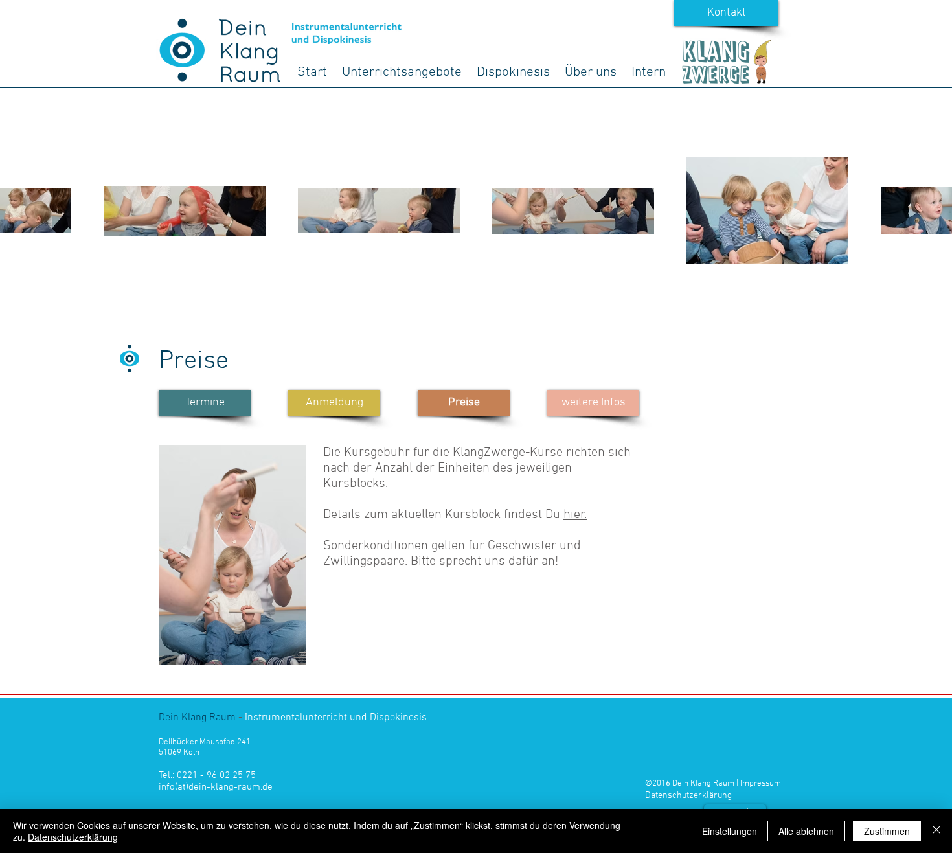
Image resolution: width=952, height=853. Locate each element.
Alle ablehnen (806, 831)
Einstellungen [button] (729, 831)
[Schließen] (936, 831)
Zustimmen (887, 831)
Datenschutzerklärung (73, 836)
